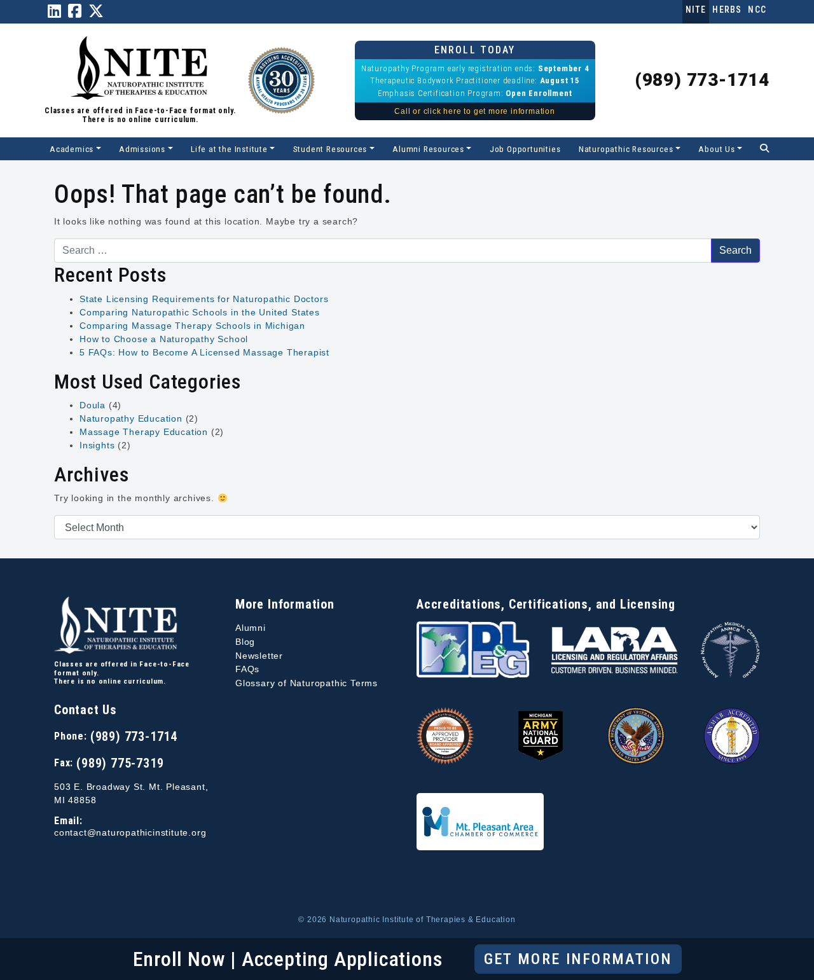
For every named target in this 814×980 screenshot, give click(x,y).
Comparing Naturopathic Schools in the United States (199, 312)
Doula (92, 405)
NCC (757, 9)
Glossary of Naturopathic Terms (306, 683)
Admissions (142, 149)
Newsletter (259, 656)
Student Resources (330, 149)
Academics (71, 149)
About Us (716, 149)
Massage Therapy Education (143, 432)
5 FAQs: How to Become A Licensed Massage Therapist (204, 352)
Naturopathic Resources (626, 149)
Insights (96, 445)
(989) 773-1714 (702, 79)
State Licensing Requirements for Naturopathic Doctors (203, 299)
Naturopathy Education (131, 418)
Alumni (250, 628)
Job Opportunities (525, 149)
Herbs (727, 9)
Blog (245, 642)
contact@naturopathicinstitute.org (130, 833)
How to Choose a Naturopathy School (163, 339)
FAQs (247, 669)
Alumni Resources (428, 149)
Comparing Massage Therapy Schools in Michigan (192, 326)
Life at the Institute (229, 149)
